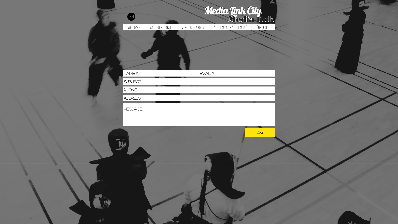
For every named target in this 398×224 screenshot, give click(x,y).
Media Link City (232, 10)
